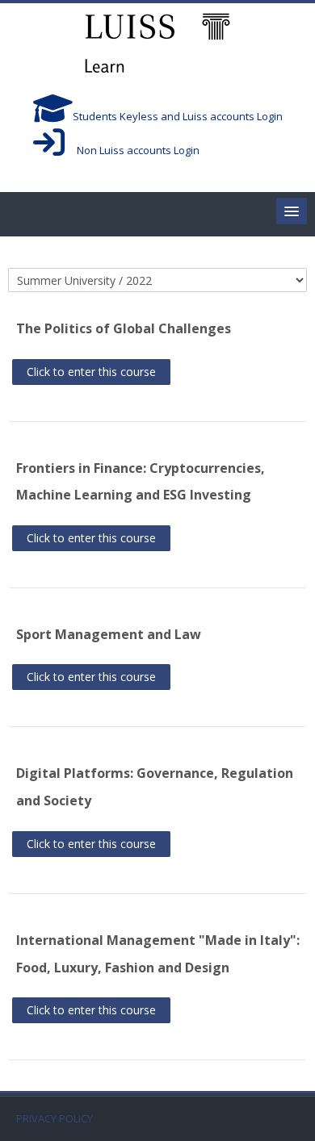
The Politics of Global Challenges (123, 328)
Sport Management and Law (108, 634)
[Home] (157, 45)
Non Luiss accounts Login (132, 150)
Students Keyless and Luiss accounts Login (178, 116)
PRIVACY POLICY (54, 1119)
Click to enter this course (91, 371)
